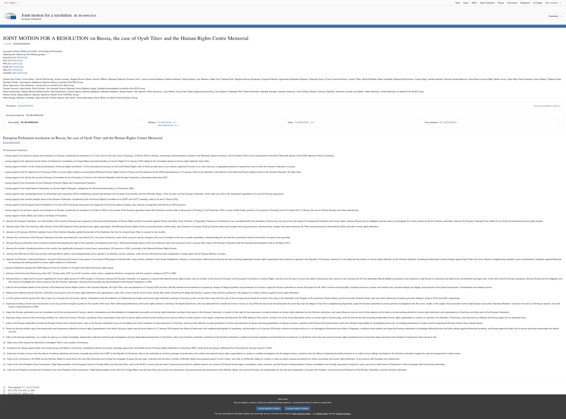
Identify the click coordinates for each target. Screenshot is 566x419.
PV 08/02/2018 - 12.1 (305, 122)
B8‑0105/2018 (15, 70)
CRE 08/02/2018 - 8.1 (168, 125)
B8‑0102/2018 (16, 67)
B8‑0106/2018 (20, 73)
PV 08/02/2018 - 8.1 (167, 122)
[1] (132, 155)
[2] (225, 155)
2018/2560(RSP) (25, 106)
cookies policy (322, 414)
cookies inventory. (343, 414)
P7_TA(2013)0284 (30, 387)
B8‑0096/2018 (20, 57)
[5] (278, 210)
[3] (333, 155)
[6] (357, 210)
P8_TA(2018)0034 (447, 122)
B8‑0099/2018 (15, 63)
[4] (201, 210)
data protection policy (302, 414)
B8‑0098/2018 (15, 60)
